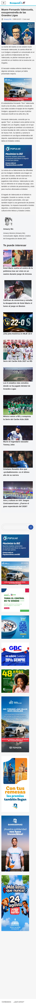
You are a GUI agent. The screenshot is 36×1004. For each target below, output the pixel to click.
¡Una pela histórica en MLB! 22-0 (17, 334)
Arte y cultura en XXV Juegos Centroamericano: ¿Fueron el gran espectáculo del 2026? (16, 503)
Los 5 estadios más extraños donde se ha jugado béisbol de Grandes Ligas (16, 386)
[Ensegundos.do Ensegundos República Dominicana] (17, 2)
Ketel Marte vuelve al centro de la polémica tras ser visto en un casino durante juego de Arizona (18, 271)
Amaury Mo (7, 19)
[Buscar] (30, 527)
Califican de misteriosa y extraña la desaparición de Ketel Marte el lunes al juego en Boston (17, 303)
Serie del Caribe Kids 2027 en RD (17, 361)
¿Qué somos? (19, 1002)
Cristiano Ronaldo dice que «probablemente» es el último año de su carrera (16, 472)
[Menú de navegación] (3, 2)
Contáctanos (6, 1002)
